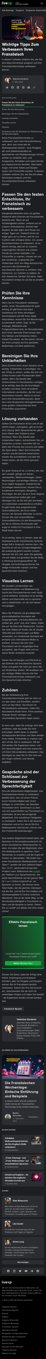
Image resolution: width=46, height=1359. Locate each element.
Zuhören (5, 127)
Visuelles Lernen (9, 122)
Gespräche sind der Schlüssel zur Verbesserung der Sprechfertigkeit (22, 132)
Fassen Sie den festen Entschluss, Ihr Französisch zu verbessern (18, 103)
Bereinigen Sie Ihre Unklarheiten (15, 113)
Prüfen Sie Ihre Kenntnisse (13, 109)
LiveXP (36, 871)
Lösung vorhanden (10, 118)
